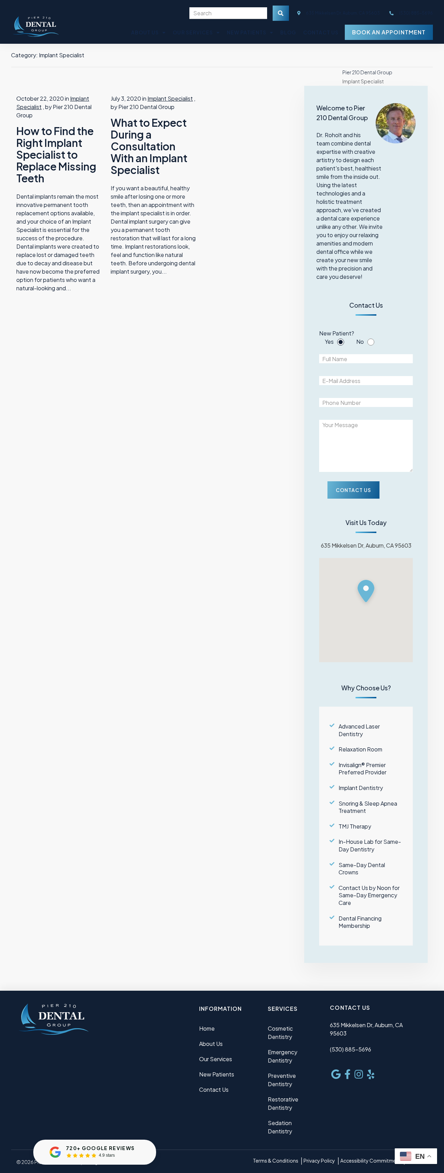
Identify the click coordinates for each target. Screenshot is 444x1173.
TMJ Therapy (355, 826)
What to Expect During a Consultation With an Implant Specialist (149, 146)
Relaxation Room (360, 749)
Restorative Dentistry (283, 1103)
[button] (366, 592)
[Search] (281, 13)
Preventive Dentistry (282, 1080)
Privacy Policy (319, 1160)
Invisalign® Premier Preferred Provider (362, 768)
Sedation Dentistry (280, 1127)
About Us (145, 32)
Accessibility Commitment (370, 1160)
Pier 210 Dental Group (367, 72)
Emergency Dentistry (282, 1056)
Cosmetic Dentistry (280, 1032)
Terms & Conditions (275, 1160)
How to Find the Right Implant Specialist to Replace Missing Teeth (56, 154)
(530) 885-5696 (350, 1049)
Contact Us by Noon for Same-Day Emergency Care (369, 895)
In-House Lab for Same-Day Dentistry (370, 845)
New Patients (246, 32)
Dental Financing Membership (360, 922)
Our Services (193, 32)
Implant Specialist (170, 98)
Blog (288, 32)
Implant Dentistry (361, 787)
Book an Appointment (388, 32)
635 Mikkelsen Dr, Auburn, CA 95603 (342, 13)
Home (207, 1028)
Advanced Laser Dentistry (359, 730)
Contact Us (321, 32)
